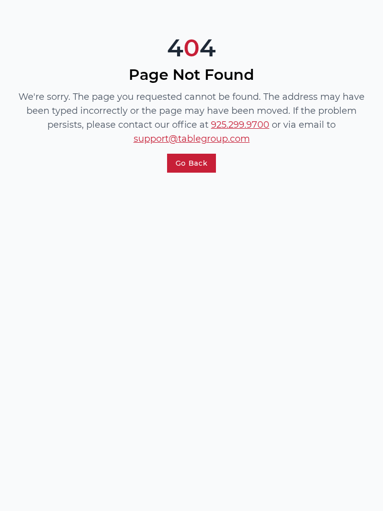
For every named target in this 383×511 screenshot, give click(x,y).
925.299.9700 (240, 124)
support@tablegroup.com (192, 138)
